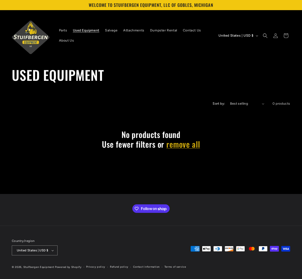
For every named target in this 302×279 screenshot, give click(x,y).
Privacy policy (95, 266)
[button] (265, 35)
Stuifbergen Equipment (38, 267)
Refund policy (119, 266)
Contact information (146, 266)
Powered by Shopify (68, 267)
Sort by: (219, 104)
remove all (183, 144)
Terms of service (175, 266)
